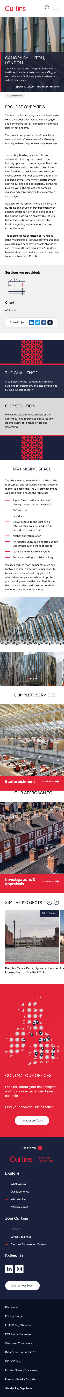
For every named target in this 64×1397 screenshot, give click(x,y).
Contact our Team (32, 1120)
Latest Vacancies (21, 1236)
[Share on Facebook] (43, 322)
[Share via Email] (50, 322)
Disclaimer (11, 1307)
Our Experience (16, 96)
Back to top (29, 1147)
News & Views (19, 1206)
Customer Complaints (18, 1343)
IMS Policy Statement (18, 1334)
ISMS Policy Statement (19, 1325)
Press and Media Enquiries (21, 1379)
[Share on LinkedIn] (31, 322)
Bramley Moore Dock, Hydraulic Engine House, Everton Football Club (31, 970)
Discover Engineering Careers (28, 1244)
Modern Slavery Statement (21, 1370)
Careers (15, 1229)
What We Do (18, 1184)
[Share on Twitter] (37, 322)
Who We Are (18, 1199)
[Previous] (49, 902)
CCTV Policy (13, 1361)
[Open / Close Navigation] (56, 7)
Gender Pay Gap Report (19, 1388)
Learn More (47, 781)
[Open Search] (47, 8)
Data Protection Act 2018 (20, 1352)
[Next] (56, 902)
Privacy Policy (13, 1316)
